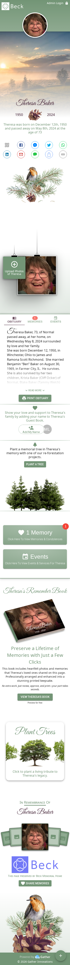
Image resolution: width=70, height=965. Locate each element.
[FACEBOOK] (21, 145)
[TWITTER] (49, 145)
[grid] (35, 264)
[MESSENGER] (35, 145)
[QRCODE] (7, 145)
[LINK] (63, 154)
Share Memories (37, 883)
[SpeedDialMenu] (60, 955)
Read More (35, 390)
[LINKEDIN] (7, 154)
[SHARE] (49, 154)
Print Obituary (37, 398)
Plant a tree (35, 464)
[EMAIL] (21, 154)
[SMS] (35, 154)
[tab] (14, 319)
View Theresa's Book (35, 696)
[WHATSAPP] (63, 145)
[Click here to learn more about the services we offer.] (35, 865)
